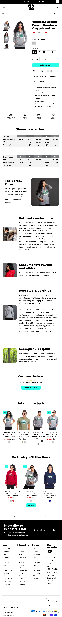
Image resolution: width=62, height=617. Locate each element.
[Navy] (50, 501)
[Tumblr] (9, 607)
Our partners (7, 576)
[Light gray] (38, 444)
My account (22, 562)
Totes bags (36, 573)
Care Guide (52, 76)
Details (35, 76)
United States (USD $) (45, 606)
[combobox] (31, 13)
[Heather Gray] (9, 442)
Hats (34, 565)
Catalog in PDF (23, 570)
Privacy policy (8, 584)
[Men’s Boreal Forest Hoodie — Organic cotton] (52, 420)
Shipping (41, 81)
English (51, 600)
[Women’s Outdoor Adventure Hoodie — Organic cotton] (50, 476)
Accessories (36, 554)
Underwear (36, 570)
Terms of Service (8, 578)
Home (5, 516)
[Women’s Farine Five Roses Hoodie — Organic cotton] (12, 476)
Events (6, 568)
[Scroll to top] (58, 613)
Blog (5, 565)
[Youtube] (12, 607)
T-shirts (35, 551)
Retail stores (22, 568)
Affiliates (6, 573)
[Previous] (13, 27)
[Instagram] (14, 607)
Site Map (12, 615)
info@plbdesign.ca (54, 563)
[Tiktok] (17, 607)
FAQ (34, 81)
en (57, 1)
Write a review (31, 388)
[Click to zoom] (27, 22)
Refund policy (8, 581)
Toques (35, 568)
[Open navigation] (7, 7)
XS (34, 52)
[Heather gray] (25, 442)
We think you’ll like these (31, 457)
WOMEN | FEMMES (14, 516)
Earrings (35, 578)
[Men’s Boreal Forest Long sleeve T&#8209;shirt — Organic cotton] (38, 420)
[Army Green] (22, 442)
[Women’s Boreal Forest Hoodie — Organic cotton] (31, 476)
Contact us (22, 584)
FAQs (20, 554)
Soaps (35, 557)
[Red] (13, 501)
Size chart (43, 76)
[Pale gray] (53, 442)
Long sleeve (36, 562)
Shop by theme (37, 549)
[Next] (27, 27)
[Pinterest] (6, 607)
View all (31, 505)
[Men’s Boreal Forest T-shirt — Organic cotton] (23, 420)
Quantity (35, 59)
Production (7, 562)
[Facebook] (4, 607)
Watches (35, 576)
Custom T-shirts (8, 570)
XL (53, 52)
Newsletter (22, 581)
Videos (21, 578)
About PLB (7, 549)
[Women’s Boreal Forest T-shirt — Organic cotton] (9, 420)
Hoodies (35, 560)
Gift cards (21, 565)
